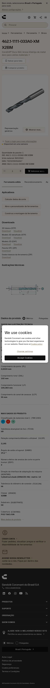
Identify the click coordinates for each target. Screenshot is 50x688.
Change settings (25, 351)
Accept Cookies (24, 358)
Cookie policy (36, 344)
